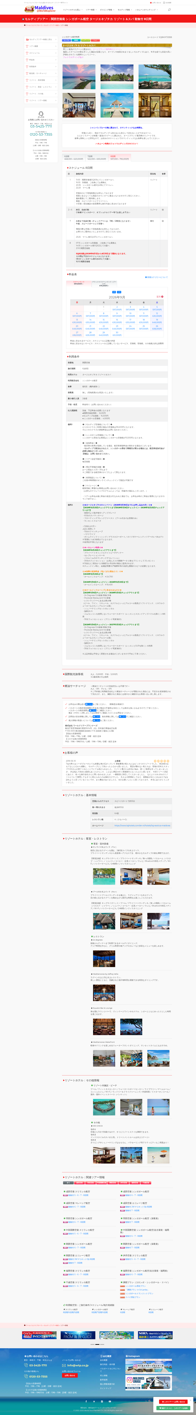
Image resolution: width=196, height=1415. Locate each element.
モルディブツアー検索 (51, 25)
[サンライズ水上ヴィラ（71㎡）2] (131, 876)
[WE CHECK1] (104, 1155)
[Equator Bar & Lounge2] (131, 1027)
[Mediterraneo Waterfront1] (104, 1058)
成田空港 (79, 1183)
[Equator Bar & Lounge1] (104, 1027)
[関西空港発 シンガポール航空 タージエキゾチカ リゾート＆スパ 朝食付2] (117, 77)
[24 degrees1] (104, 958)
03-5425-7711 (41, 126)
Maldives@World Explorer (40, 9)
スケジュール (34, 53)
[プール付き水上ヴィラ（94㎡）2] (131, 921)
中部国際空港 (101, 1183)
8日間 (151, 1312)
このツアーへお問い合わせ (174, 1402)
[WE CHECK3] (158, 1155)
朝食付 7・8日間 (132, 1210)
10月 (119, 292)
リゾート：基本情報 (37, 80)
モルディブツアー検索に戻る (40, 39)
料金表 (32, 60)
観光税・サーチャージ (38, 73)
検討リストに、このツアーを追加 (175, 1408)
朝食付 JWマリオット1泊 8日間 (138, 1207)
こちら (90, 704)
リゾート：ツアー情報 (38, 100)
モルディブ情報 (124, 10)
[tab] (73, 158)
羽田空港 (90, 1183)
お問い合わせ (156, 3)
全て (68, 1183)
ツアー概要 (33, 46)
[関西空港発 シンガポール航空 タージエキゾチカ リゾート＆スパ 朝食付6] (155, 105)
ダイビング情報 (106, 10)
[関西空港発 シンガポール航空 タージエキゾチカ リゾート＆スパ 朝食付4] (79, 105)
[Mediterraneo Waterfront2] (131, 1058)
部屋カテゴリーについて (157, 277)
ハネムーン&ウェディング (145, 10)
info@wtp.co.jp (78, 1365)
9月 (114, 292)
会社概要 (168, 3)
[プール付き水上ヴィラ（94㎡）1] (104, 921)
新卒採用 (103, 1380)
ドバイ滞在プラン (132, 1297)
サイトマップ (105, 1388)
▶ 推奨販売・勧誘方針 (70, 1340)
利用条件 (32, 66)
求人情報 (103, 1375)
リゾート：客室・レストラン (40, 87)
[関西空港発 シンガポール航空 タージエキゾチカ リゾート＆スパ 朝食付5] (117, 105)
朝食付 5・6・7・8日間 (78, 1195)
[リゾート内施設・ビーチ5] (104, 1107)
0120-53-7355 (41, 134)
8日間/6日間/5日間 (71, 1312)
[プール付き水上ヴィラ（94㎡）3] (158, 921)
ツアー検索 (90, 10)
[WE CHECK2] (131, 1155)
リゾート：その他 (36, 94)
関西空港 (112, 1183)
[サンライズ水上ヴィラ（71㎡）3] (158, 876)
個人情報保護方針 (107, 1384)
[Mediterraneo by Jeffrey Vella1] (104, 992)
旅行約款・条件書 (107, 1364)
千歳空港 (146, 1183)
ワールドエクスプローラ (34, 25)
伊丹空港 (124, 1183)
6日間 (122, 1312)
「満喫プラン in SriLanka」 (137, 1290)
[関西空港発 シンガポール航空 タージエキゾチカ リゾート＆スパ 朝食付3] (155, 77)
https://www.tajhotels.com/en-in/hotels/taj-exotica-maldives (142, 825)
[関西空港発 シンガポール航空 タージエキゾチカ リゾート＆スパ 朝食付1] (79, 77)
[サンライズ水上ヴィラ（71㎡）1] (104, 876)
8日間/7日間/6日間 (100, 1312)
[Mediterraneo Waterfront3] (158, 1058)
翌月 (159, 296)
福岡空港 (135, 1183)
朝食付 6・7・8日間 (133, 1195)
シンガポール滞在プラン (135, 1286)
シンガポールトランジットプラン (139, 1293)
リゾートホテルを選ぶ (72, 10)
